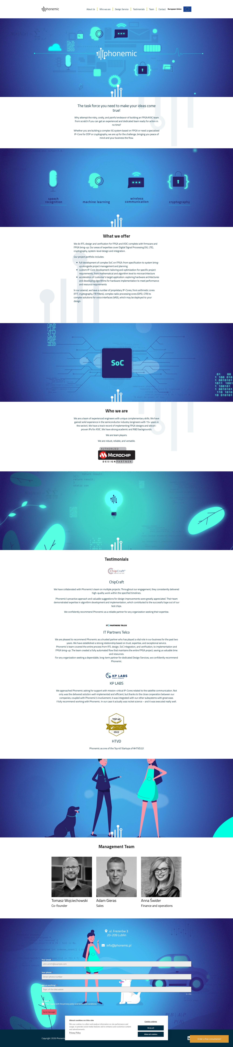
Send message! (49, 1012)
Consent (46, 1000)
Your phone (47, 972)
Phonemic (61, 1038)
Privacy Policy (75, 1033)
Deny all (151, 1028)
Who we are (105, 9)
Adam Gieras (106, 900)
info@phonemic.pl (119, 945)
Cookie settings (151, 1022)
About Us (91, 9)
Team (151, 9)
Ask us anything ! (49, 985)
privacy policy (69, 1004)
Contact (162, 9)
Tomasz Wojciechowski (70, 900)
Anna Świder (151, 900)
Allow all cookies (150, 1034)
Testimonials (139, 9)
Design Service (122, 9)
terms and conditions (88, 1004)
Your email (47, 959)
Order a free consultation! (209, 1039)
